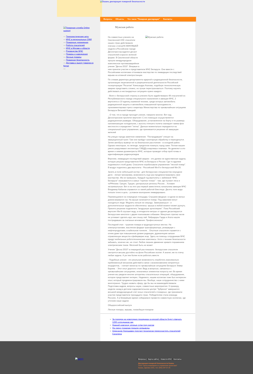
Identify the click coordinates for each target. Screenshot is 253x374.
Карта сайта (153, 359)
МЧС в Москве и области (78, 48)
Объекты (120, 19)
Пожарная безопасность (77, 60)
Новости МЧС (166, 359)
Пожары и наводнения (77, 54)
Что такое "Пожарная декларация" (143, 19)
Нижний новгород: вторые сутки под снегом (133, 325)
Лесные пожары (73, 57)
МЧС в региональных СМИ (79, 39)
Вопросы (108, 19)
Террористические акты (77, 36)
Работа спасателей (75, 45)
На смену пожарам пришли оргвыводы (131, 328)
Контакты (167, 19)
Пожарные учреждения (77, 42)
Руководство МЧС (74, 51)
